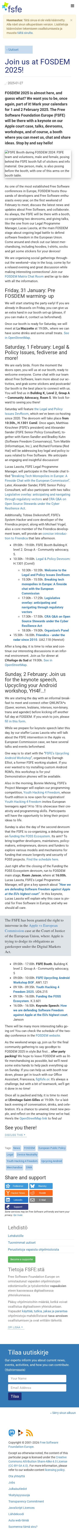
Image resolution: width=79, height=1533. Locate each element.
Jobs (11, 1482)
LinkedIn (18, 1200)
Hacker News (18, 1193)
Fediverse (18, 1186)
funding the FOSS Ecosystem (29, 836)
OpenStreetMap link (33, 1118)
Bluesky (42, 1186)
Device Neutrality (27, 1154)
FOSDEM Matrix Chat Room (24, 276)
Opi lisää (14, 1327)
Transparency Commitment (26, 1501)
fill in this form (15, 721)
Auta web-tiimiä (18, 1520)
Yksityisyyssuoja (19, 1495)
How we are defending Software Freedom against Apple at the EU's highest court (40, 1010)
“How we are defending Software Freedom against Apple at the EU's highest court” (38, 889)
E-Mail (42, 1200)
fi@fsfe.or (42, 1079)
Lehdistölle (16, 1236)
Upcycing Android (51, 1161)
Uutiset (13, 50)
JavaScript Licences (21, 1507)
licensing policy (54, 1470)
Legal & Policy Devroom (53, 559)
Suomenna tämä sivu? (22, 1526)
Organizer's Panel (56, 630)
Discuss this (14, 1134)
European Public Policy (52, 1148)
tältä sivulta (25, 33)
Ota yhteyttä (16, 1476)
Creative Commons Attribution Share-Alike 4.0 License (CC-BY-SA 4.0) (37, 1461)
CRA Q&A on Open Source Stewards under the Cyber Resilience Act (35, 503)
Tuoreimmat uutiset (22, 1242)
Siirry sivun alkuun (64, 1413)
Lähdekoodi (16, 1514)
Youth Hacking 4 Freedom (41, 792)
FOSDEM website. (48, 1035)
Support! (18, 1207)
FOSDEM (29, 1148)
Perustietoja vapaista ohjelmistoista (33, 1249)
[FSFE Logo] (12, 7)
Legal (10, 1154)
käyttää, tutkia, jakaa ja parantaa (44, 1311)
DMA (29, 1167)
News (16, 1148)
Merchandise (14, 1167)
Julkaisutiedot (17, 1488)
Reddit (42, 1193)
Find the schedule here (42, 859)
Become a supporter (21, 1259)
